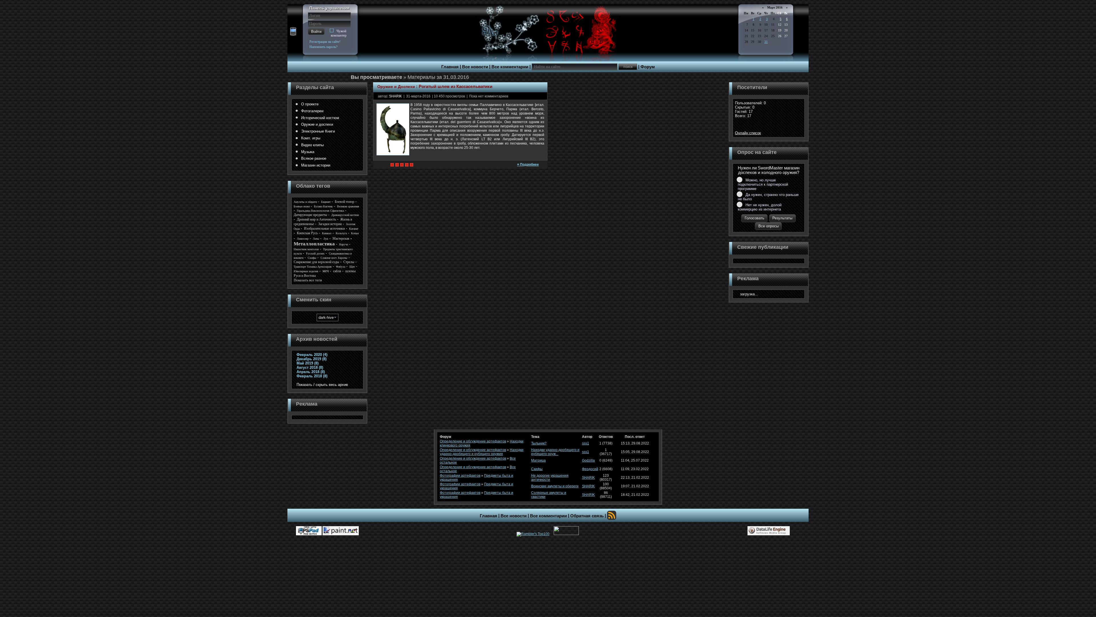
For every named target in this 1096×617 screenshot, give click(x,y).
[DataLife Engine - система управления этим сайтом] (769, 530)
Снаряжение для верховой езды (316, 262)
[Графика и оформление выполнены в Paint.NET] (341, 530)
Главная (450, 67)
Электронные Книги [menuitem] (318, 131)
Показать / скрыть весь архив (322, 384)
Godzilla (588, 460)
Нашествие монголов (306, 249)
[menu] (327, 135)
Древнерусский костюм (345, 215)
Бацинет (326, 201)
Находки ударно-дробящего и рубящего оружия (481, 452)
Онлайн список (748, 133)
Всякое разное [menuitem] (313, 158)
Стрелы (348, 262)
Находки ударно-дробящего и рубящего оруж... (555, 452)
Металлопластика (314, 244)
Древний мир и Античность (316, 219)
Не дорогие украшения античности (550, 478)
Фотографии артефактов (460, 476)
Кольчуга (341, 233)
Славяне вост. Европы (334, 257)
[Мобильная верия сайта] (293, 31)
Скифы (312, 257)
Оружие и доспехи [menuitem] (317, 124)
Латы (316, 238)
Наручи (343, 244)
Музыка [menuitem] (307, 152)
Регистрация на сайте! (325, 42)
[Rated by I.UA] (566, 534)
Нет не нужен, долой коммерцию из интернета (759, 207)
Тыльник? (539, 443)
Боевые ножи (302, 206)
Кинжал (326, 233)
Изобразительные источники (324, 229)
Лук (325, 238)
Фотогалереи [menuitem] (312, 111)
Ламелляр (303, 238)
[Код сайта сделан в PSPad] (309, 530)
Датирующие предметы (310, 215)
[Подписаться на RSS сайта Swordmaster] (611, 515)
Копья (355, 233)
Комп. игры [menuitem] (310, 138)
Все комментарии (509, 67)
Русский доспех (315, 253)
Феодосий (590, 469)
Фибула (340, 266)
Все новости (475, 67)
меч (326, 271)
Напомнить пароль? (323, 47)
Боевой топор (344, 202)
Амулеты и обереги (305, 201)
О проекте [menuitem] (310, 104)
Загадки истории (330, 224)
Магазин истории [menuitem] (315, 165)
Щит (352, 266)
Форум (647, 67)
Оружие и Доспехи (396, 86)
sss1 (585, 443)
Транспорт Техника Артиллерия (313, 266)
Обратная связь (587, 516)
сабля (337, 271)
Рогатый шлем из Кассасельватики (455, 86)
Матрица (538, 460)
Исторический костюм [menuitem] (320, 118)
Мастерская (341, 239)
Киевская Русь (307, 233)
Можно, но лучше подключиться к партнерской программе (763, 184)
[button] (316, 31)
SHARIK (395, 96)
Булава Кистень (323, 206)
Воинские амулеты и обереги (555, 486)
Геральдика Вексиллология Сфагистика (320, 210)
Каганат (353, 228)
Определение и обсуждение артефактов (473, 441)
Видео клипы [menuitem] (312, 145)
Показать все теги (308, 280)
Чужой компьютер (338, 33)
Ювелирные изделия (306, 271)
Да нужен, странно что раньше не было (768, 197)
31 (766, 41)
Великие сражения (348, 206)
